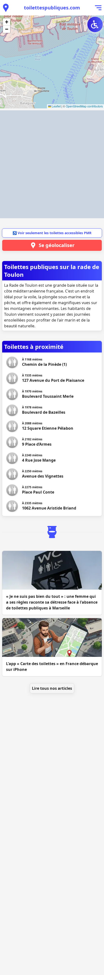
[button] (6, 22)
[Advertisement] (52, 164)
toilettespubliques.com (52, 7)
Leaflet (56, 106)
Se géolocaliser (56, 245)
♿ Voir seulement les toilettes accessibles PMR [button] (52, 233)
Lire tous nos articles (52, 688)
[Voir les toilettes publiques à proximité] (6, 8)
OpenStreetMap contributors (84, 106)
